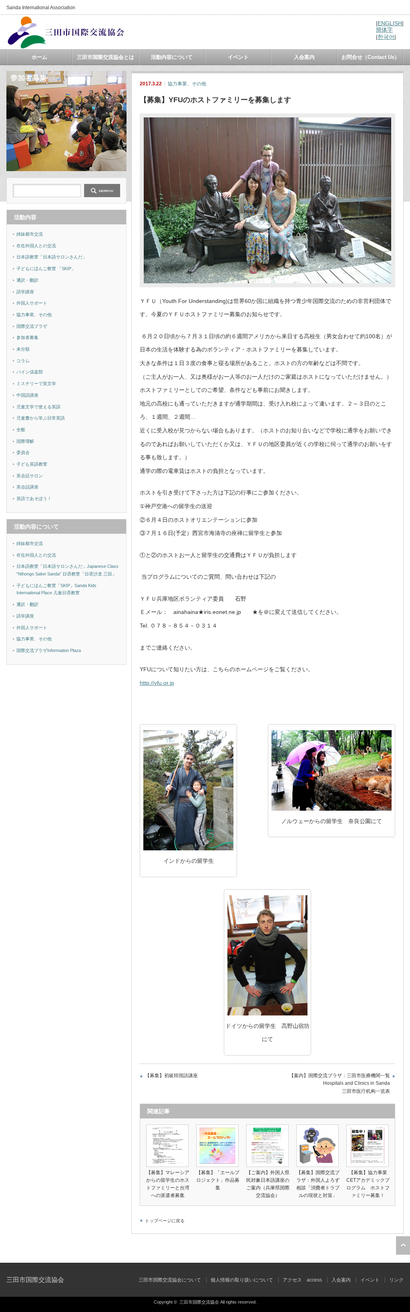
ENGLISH (390, 23)
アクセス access (302, 1280)
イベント (238, 57)
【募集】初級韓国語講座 (171, 1075)
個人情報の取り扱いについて (242, 1280)
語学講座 (25, 291)
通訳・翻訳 (27, 280)
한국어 (386, 37)
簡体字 (384, 29)
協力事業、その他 (187, 84)
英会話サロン (29, 475)
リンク (396, 1280)
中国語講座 (27, 395)
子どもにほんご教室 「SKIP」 (46, 268)
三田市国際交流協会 (35, 1279)
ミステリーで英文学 (36, 383)
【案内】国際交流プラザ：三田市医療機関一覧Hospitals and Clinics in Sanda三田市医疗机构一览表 (339, 1083)
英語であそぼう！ (34, 498)
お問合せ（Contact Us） (371, 57)
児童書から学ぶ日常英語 (40, 418)
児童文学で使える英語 (38, 406)
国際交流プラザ (31, 326)
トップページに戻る (165, 1220)
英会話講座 (27, 486)
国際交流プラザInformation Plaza (48, 650)
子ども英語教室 (31, 464)
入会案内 (304, 57)
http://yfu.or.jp (157, 683)
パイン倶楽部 (29, 371)
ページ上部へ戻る (403, 1245)
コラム (23, 360)
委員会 (23, 452)
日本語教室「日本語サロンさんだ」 (51, 256)
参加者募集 (27, 337)
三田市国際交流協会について (170, 1280)
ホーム (39, 57)
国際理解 (25, 441)
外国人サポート (31, 303)
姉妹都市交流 (29, 234)
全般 (20, 429)
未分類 (23, 349)
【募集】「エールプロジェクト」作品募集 (217, 1180)
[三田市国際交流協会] (66, 46)
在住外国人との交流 (36, 245)
